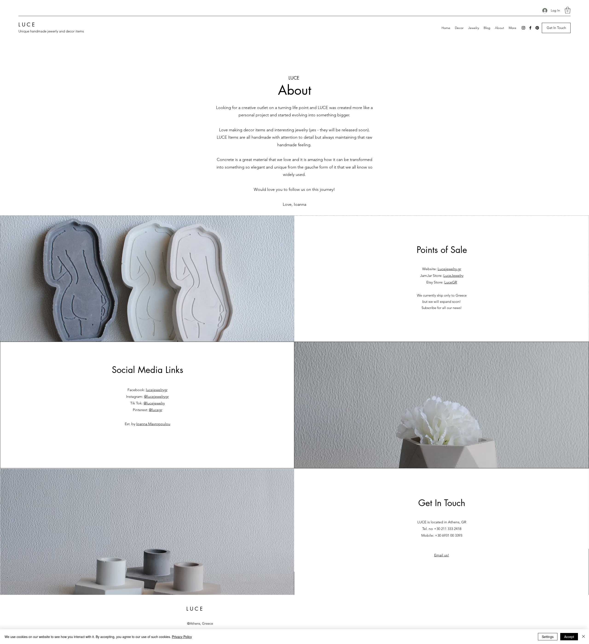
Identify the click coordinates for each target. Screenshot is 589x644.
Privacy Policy (182, 636)
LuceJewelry (453, 275)
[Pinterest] (537, 28)
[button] (567, 10)
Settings (548, 636)
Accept (569, 636)
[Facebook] (530, 28)
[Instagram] (523, 28)
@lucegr (155, 410)
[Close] (583, 636)
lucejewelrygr (156, 390)
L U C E (26, 24)
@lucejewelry (154, 403)
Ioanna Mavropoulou (153, 424)
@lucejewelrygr (156, 396)
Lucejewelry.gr (449, 269)
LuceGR (450, 282)
